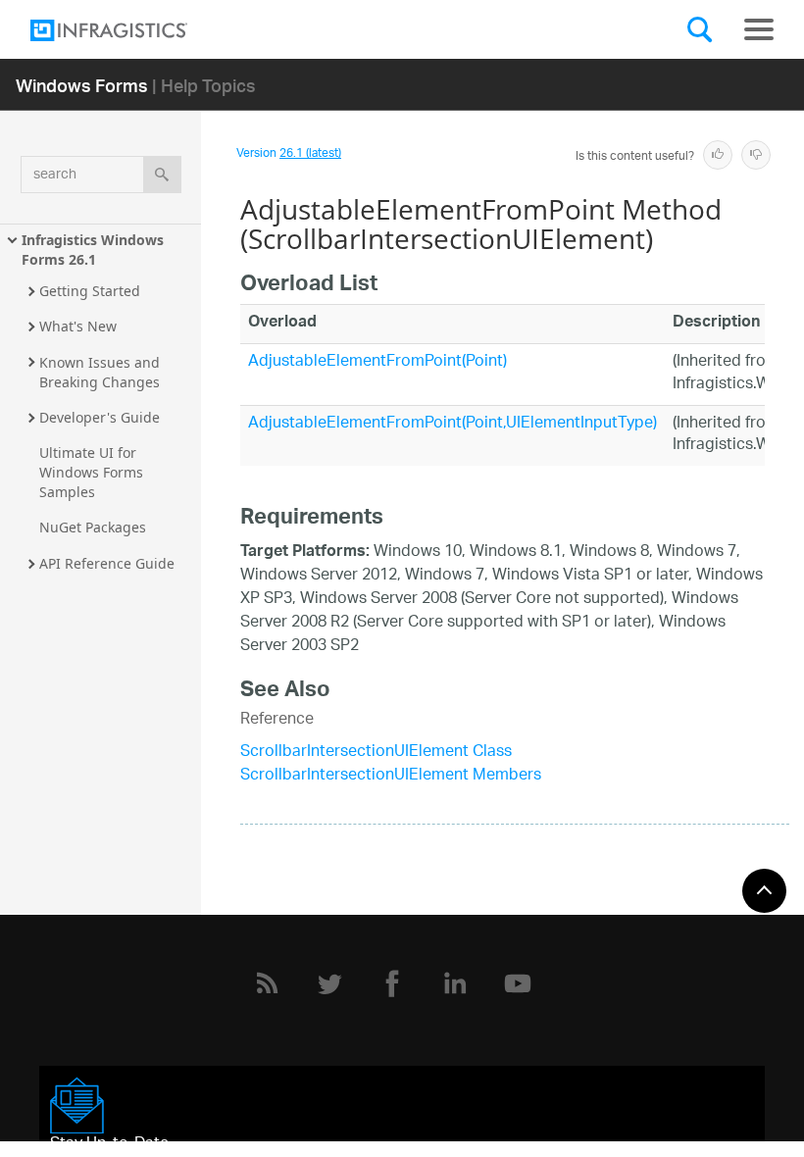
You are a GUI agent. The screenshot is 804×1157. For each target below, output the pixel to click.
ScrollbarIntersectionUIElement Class (376, 752)
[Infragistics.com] (128, 30)
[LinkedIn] (455, 983)
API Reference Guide (107, 563)
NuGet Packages (92, 527)
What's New (78, 326)
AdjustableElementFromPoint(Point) (377, 362)
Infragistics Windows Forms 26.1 (95, 249)
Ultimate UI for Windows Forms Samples (93, 472)
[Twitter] (329, 983)
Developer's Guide (99, 417)
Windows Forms (82, 85)
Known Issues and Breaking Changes (101, 372)
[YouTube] (517, 983)
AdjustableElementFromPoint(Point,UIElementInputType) (452, 424)
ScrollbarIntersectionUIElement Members (390, 776)
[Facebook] (392, 983)
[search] (162, 174)
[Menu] (759, 29)
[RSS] (266, 983)
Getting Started (89, 290)
